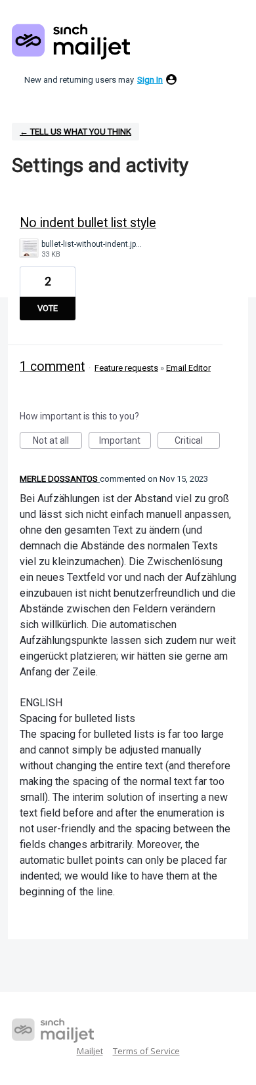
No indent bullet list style (88, 222)
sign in (150, 80)
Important (125, 442)
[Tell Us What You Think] (71, 42)
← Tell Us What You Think (75, 132)
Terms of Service (146, 1051)
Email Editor (188, 368)
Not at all (57, 442)
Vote (47, 308)
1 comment (52, 366)
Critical (197, 442)
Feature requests (126, 368)
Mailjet (90, 1051)
